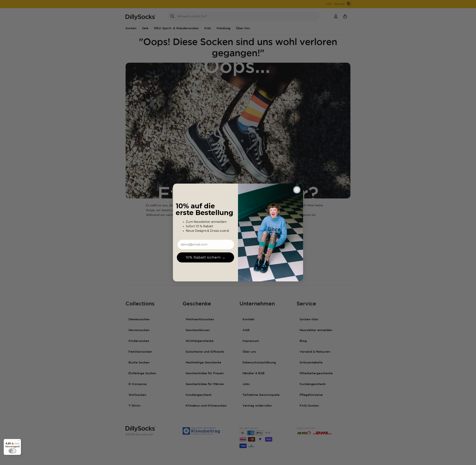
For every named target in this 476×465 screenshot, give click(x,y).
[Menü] (19, 441)
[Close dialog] (297, 190)
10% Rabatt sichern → (205, 257)
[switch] (12, 451)
